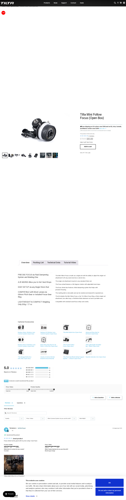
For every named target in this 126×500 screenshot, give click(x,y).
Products (47, 3)
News (55, 3)
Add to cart (88, 146)
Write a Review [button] (115, 397)
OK (109, 483)
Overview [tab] (25, 263)
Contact (73, 3)
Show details (30, 496)
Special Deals (14, 6)
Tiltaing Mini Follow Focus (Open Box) (14, 476)
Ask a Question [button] (99, 397)
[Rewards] (9, 494)
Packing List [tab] (38, 263)
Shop (7, 6)
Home (3, 6)
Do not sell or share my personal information (109, 492)
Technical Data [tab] (53, 263)
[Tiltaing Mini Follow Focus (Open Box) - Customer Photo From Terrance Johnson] (58, 369)
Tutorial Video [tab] (70, 263)
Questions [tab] (20, 403)
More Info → (102, 128)
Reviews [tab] (7, 403)
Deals (82, 3)
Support (64, 3)
